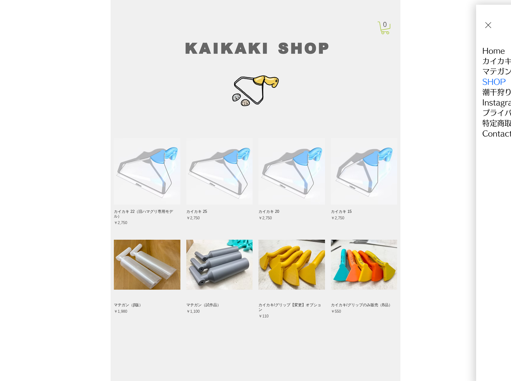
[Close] (488, 25)
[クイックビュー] (147, 171)
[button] (385, 28)
